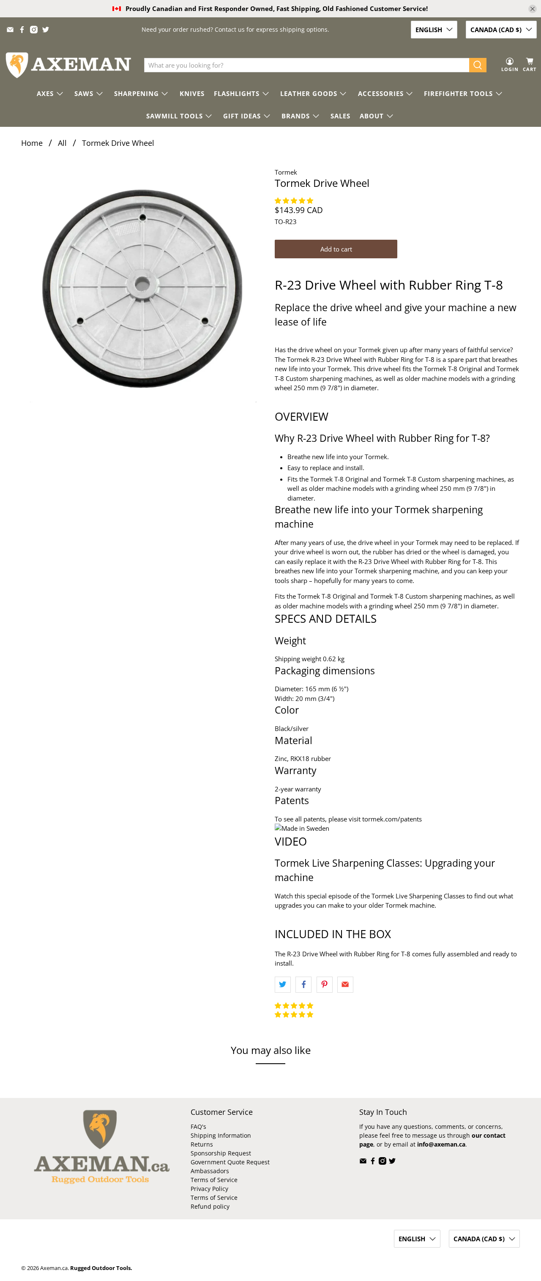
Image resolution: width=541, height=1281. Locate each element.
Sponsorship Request (221, 1153)
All (62, 143)
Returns (202, 1144)
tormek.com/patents (392, 819)
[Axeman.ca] (68, 65)
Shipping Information (221, 1135)
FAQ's (198, 1126)
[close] (532, 9)
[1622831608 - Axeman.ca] (143, 290)
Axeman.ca (54, 1268)
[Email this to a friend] (345, 985)
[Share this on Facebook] (303, 985)
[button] (295, 200)
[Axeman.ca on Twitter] (45, 29)
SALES (340, 116)
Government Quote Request (230, 1162)
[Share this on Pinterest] (325, 985)
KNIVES (192, 93)
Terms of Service (214, 1180)
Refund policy (210, 1206)
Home (32, 143)
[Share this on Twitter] (283, 985)
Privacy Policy (209, 1189)
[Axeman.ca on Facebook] (22, 29)
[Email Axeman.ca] (10, 29)
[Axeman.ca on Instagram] (34, 29)
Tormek (286, 172)
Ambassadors (210, 1171)
